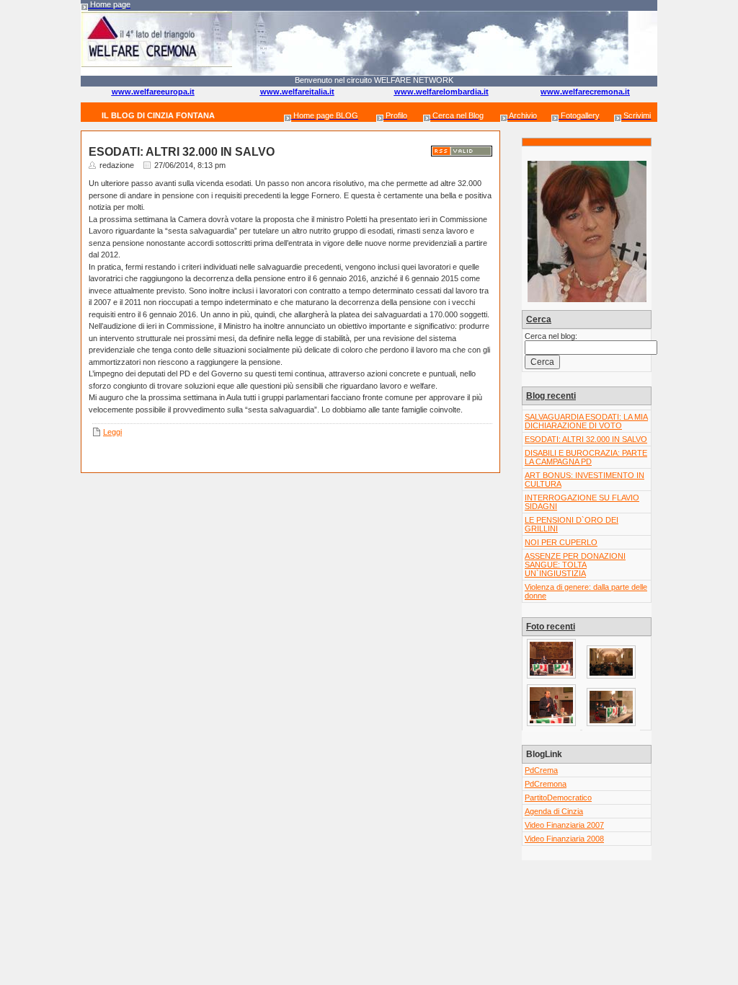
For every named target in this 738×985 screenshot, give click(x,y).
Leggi (112, 432)
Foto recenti (550, 627)
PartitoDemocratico (558, 797)
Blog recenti (551, 396)
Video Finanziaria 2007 (564, 825)
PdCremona (545, 783)
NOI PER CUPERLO (561, 542)
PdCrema (541, 770)
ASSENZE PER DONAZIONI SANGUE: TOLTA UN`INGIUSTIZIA (575, 565)
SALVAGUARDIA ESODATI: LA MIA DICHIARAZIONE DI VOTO (586, 421)
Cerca (538, 319)
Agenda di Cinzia (554, 811)
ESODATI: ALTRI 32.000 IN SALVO (586, 439)
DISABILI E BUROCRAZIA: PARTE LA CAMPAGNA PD (586, 457)
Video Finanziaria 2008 (564, 838)
